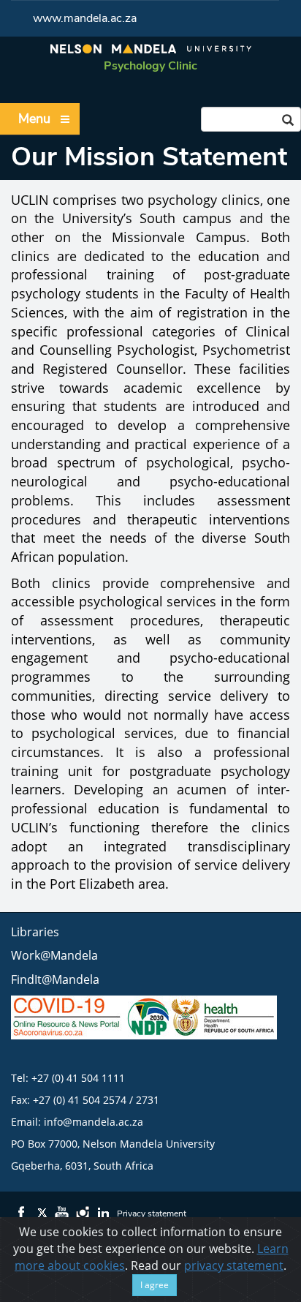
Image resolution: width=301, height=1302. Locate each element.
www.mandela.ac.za (85, 18)
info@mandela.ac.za (93, 1122)
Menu (34, 118)
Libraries (35, 932)
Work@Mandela (54, 955)
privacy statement (233, 1265)
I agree (154, 1285)
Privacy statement (151, 1213)
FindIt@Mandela (55, 979)
